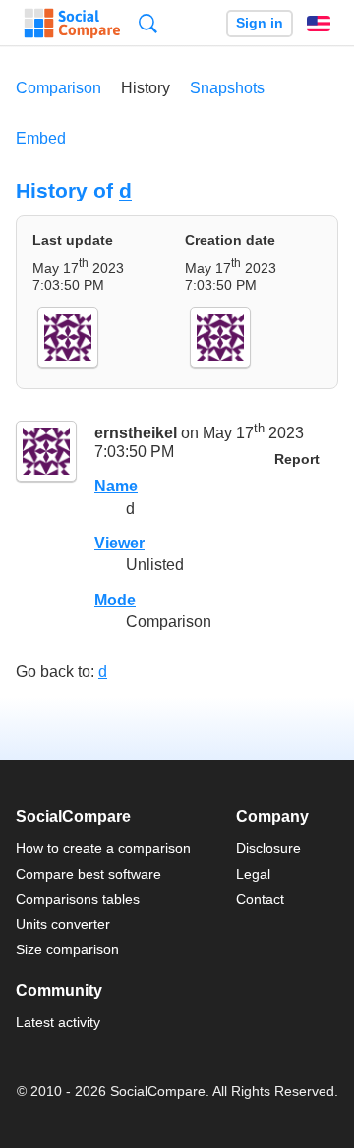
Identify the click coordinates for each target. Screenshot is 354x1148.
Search (148, 23)
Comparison (58, 88)
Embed (41, 138)
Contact (260, 899)
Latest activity (58, 1022)
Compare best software (88, 874)
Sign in (259, 23)
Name (116, 486)
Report (297, 459)
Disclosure (268, 848)
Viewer (119, 543)
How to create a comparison (103, 848)
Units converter (63, 924)
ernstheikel (135, 433)
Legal (253, 874)
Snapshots (227, 88)
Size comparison (67, 949)
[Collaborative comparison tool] (72, 23)
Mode (115, 600)
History (145, 88)
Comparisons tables (78, 899)
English (318, 23)
